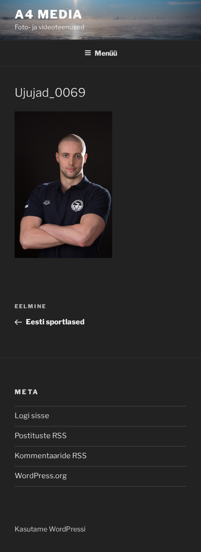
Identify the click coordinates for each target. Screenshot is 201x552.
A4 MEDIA (49, 14)
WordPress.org (41, 475)
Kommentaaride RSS (51, 455)
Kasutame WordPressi (50, 529)
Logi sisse (32, 415)
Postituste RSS (41, 435)
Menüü (106, 53)
